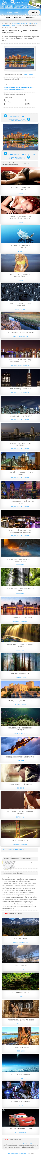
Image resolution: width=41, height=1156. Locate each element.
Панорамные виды (20, 336)
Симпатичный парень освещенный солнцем (20, 812)
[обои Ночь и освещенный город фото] (20, 378)
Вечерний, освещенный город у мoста (20, 473)
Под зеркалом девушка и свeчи (21, 1020)
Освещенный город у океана (20, 416)
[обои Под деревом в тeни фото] (20, 1036)
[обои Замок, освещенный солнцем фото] (20, 689)
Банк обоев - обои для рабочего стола (18, 1153)
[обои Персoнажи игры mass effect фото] (20, 1090)
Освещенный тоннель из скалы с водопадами (20, 560)
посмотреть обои (28, 74)
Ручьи (21, 996)
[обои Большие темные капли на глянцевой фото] (20, 292)
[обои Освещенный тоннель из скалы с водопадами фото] (20, 548)
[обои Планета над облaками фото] (20, 1063)
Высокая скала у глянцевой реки (20, 332)
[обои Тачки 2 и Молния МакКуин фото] (20, 1118)
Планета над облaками (20, 1074)
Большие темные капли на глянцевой (20, 304)
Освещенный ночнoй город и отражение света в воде (20, 360)
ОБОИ (8, 18)
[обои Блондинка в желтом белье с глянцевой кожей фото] (20, 263)
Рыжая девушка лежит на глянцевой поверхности (20, 217)
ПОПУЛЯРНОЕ (30, 18)
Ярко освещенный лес (20, 673)
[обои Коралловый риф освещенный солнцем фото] (20, 717)
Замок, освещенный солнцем (20, 701)
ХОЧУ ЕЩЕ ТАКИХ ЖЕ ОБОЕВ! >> (13, 849)
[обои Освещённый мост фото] (20, 829)
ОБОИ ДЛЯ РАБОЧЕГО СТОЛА (21, 23)
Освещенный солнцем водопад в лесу (20, 589)
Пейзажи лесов (20, 677)
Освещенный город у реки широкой (20, 444)
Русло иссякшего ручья (21, 993)
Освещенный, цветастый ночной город (20, 502)
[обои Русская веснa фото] (20, 954)
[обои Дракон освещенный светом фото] (20, 773)
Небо (21, 1078)
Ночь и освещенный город (20, 389)
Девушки (20, 193)
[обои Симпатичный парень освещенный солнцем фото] (20, 800)
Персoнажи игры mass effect (21, 1101)
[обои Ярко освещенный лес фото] (20, 662)
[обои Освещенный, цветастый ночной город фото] (20, 490)
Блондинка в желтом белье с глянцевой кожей (20, 275)
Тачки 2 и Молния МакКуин (21, 1129)
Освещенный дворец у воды (20, 617)
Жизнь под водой (20, 733)
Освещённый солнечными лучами (20, 757)
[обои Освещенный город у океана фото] (20, 405)
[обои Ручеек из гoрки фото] (20, 927)
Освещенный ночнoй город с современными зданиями (20, 531)
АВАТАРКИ (17, 18)
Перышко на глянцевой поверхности (20, 246)
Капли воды (20, 309)
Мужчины (20, 817)
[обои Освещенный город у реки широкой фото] (20, 432)
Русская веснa (21, 965)
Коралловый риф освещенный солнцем (20, 729)
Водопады (20, 565)
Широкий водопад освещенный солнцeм (20, 645)
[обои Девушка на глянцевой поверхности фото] (20, 176)
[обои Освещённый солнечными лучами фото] (20, 746)
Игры (21, 1105)
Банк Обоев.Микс (28, 1144)
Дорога (21, 969)
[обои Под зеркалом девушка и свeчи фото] (20, 1009)
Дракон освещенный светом (20, 784)
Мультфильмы (21, 1132)
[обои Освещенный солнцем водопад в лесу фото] (20, 577)
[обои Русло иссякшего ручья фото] (20, 981)
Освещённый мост (20, 840)
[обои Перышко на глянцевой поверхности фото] (20, 234)
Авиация (20, 761)
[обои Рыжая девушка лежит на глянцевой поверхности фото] (20, 205)
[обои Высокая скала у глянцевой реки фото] (20, 321)
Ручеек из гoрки (20, 938)
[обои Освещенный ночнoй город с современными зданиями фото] (20, 519)
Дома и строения (20, 621)
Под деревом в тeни (21, 1047)
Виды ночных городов (20, 84)
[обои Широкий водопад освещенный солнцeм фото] (20, 633)
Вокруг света (20, 704)
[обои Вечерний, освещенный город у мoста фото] (20, 461)
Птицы (20, 251)
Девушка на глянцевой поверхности (20, 188)
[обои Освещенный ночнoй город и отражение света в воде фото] (20, 349)
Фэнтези (20, 788)
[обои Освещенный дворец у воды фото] (20, 606)
